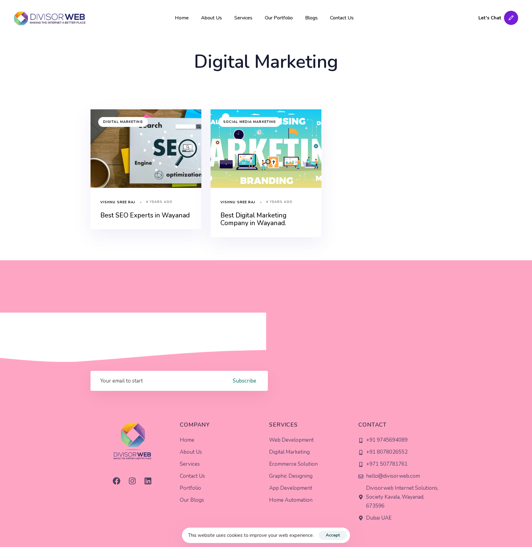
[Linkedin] (147, 480)
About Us (211, 17)
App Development (290, 488)
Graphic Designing (290, 476)
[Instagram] (132, 480)
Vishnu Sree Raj (117, 202)
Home (182, 17)
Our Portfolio (279, 17)
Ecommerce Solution (293, 464)
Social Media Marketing (249, 122)
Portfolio (190, 488)
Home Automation (290, 500)
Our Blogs (192, 500)
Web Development (291, 440)
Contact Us (342, 17)
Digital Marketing (123, 122)
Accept (333, 535)
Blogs (311, 17)
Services (243, 17)
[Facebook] (116, 480)
